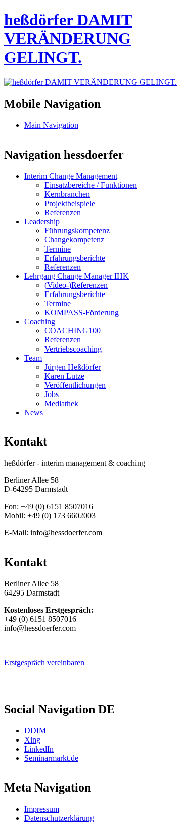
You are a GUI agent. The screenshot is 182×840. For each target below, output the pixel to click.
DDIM (35, 730)
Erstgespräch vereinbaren (44, 662)
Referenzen (62, 212)
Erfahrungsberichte (74, 258)
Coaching (39, 321)
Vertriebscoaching (73, 348)
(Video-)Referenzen (76, 285)
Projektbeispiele (69, 203)
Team (33, 358)
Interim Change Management (70, 176)
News (33, 412)
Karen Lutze (64, 376)
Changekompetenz (74, 239)
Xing (32, 739)
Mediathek (61, 403)
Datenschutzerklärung (59, 818)
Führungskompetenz (77, 230)
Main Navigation (51, 125)
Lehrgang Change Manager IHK (76, 276)
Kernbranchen (67, 194)
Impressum (41, 809)
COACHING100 (72, 330)
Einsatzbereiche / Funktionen (90, 185)
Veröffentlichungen (75, 385)
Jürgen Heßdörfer (72, 367)
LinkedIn (39, 749)
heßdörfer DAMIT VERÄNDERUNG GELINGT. (68, 38)
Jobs (51, 394)
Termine (57, 248)
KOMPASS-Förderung (81, 312)
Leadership (42, 221)
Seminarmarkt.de (51, 758)
